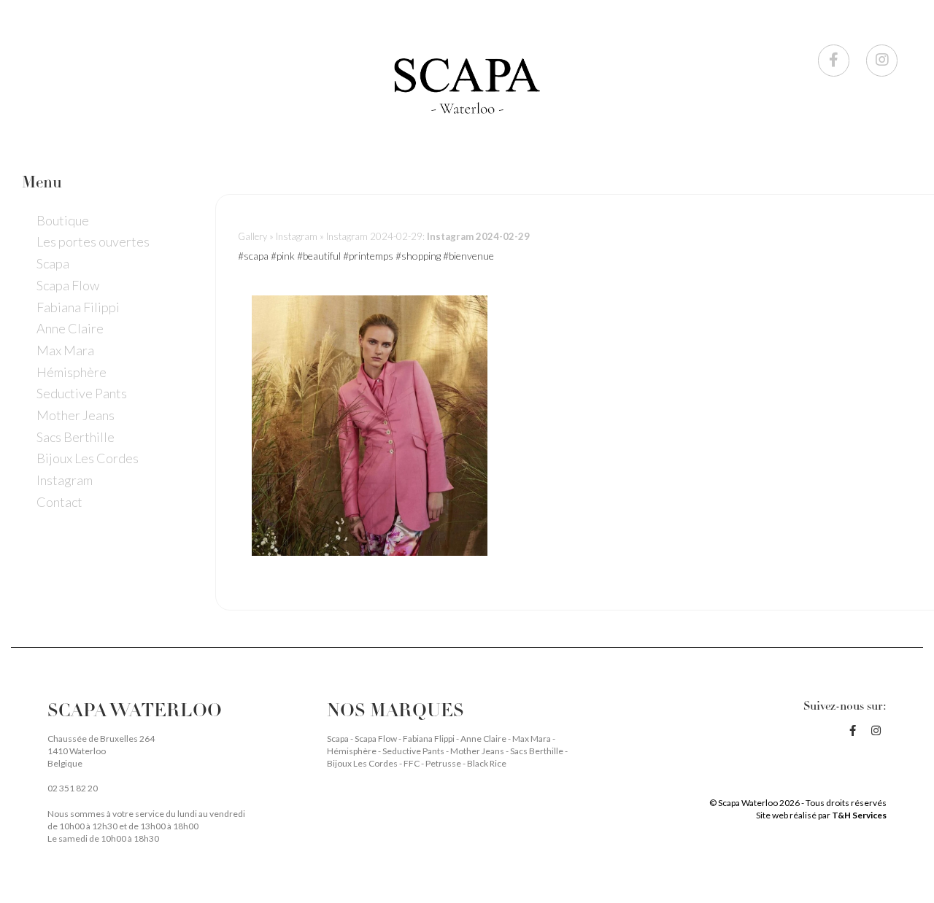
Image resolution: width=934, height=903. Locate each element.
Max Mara (65, 350)
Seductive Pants (81, 393)
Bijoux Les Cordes (87, 458)
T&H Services (859, 815)
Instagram (64, 480)
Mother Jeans (75, 415)
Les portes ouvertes (93, 241)
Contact (59, 502)
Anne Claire (70, 328)
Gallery (252, 236)
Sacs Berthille (75, 436)
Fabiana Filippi (78, 306)
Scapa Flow (67, 285)
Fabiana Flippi (429, 738)
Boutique (62, 220)
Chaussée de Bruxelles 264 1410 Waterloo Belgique (101, 751)
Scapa (52, 263)
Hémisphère (71, 371)
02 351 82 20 (72, 788)
